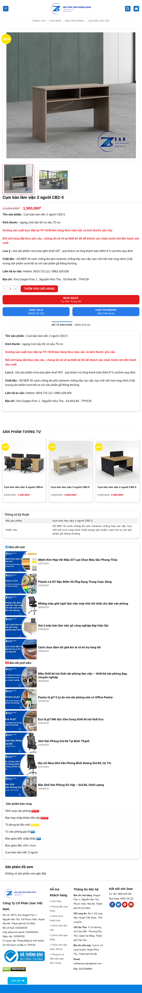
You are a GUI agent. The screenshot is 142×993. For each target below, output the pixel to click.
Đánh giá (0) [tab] (82, 325)
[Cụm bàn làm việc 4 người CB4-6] (24, 462)
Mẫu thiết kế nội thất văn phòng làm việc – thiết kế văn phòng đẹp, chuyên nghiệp (82, 675)
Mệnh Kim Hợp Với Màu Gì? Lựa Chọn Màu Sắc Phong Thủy (77, 559)
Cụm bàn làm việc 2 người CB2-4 (116, 487)
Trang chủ (38, 21)
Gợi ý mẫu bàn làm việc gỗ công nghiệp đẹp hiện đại (73, 625)
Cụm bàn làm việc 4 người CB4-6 (23, 487)
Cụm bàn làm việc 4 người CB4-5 (70, 487)
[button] (5, 9)
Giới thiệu (56, 901)
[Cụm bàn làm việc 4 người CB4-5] (71, 462)
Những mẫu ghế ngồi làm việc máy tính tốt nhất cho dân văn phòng (83, 603)
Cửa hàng (55, 21)
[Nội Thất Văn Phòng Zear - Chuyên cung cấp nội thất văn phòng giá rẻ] (71, 9)
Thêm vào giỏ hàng (39, 288)
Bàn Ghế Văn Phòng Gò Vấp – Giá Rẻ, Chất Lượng (71, 785)
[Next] (132, 95)
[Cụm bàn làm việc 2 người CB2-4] (117, 462)
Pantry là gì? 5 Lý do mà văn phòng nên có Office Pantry (75, 697)
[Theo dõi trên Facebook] (112, 905)
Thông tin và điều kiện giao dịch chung (57, 958)
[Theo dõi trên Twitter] (118, 905)
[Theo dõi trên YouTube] (131, 905)
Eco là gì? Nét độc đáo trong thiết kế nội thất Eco (71, 719)
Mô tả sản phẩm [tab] (62, 325)
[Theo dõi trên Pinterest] (125, 905)
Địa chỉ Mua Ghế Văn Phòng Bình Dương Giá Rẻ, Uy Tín (74, 763)
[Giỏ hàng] (136, 9)
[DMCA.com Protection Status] (14, 969)
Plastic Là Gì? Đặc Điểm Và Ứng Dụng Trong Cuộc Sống (75, 581)
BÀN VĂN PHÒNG (74, 21)
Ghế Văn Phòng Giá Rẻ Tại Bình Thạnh (64, 741)
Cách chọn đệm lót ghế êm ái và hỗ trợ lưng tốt (69, 647)
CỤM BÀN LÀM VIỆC (99, 21)
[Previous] (10, 95)
